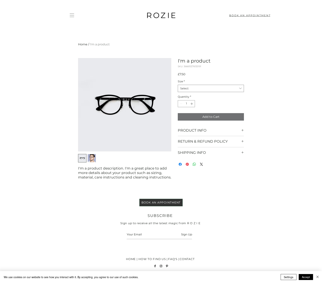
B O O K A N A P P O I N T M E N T (249, 15)
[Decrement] (180, 103)
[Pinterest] (167, 266)
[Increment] (192, 103)
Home (82, 44)
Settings (288, 277)
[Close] (317, 277)
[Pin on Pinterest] (187, 164)
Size (181, 81)
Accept (306, 277)
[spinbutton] (186, 103)
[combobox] (211, 88)
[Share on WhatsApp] (194, 164)
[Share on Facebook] (180, 164)
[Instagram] (161, 266)
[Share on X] (201, 164)
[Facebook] (155, 266)
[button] (72, 15)
